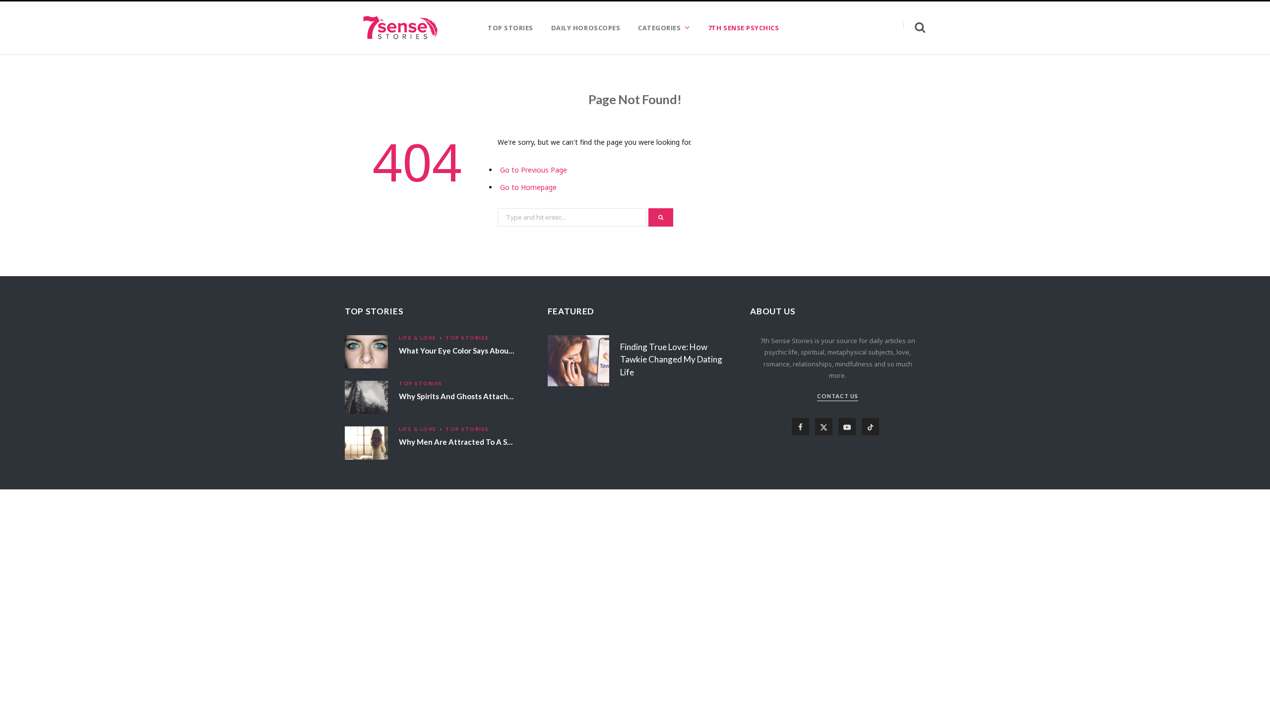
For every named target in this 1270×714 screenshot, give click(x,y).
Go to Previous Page (533, 170)
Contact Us (837, 396)
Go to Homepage (528, 187)
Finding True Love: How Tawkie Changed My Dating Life (671, 360)
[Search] (914, 27)
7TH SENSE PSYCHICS (743, 27)
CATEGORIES (659, 27)
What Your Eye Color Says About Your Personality (485, 350)
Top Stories (467, 338)
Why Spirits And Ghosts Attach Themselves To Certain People (507, 396)
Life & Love (418, 338)
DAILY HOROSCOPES (585, 27)
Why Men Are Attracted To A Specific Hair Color (483, 441)
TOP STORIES (510, 27)
